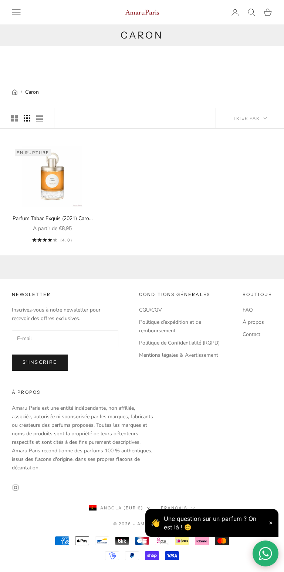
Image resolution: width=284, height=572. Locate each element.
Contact (251, 334)
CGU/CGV (150, 309)
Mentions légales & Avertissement (178, 355)
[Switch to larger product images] (14, 118)
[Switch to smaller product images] (27, 118)
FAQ (248, 309)
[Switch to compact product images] (39, 118)
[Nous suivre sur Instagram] (15, 487)
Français (174, 508)
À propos (253, 322)
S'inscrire (40, 362)
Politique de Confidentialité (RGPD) (179, 342)
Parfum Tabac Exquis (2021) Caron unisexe (52, 219)
